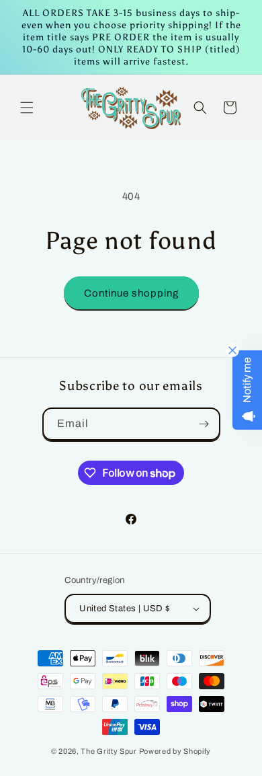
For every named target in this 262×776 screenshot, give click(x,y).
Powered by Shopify (175, 751)
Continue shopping (131, 293)
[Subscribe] (204, 424)
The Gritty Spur (109, 751)
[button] (27, 107)
